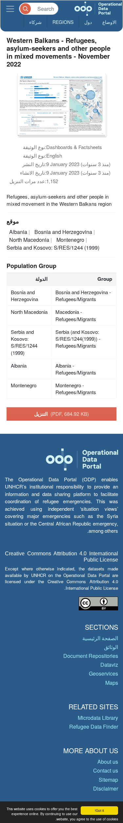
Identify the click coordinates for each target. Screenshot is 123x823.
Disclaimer (105, 788)
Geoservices (103, 673)
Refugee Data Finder (93, 726)
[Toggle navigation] (10, 8)
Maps (111, 682)
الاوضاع (109, 22)
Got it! (99, 810)
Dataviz (109, 664)
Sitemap (108, 779)
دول (88, 22)
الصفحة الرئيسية (100, 638)
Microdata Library (98, 717)
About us (107, 761)
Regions (62, 22)
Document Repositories (90, 656)
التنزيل (61, 413)
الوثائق (111, 647)
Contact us (105, 770)
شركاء (35, 22)
